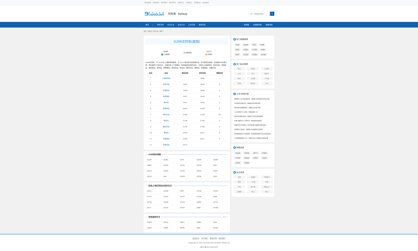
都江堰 (253, 187)
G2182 (182, 165)
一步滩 (253, 182)
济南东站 (166, 145)
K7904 (264, 153)
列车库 (150, 31)
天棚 (266, 182)
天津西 (253, 78)
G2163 (149, 176)
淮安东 (266, 74)
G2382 (166, 160)
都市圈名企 (181, 3)
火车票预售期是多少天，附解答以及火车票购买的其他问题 (251, 138)
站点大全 (181, 25)
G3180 (166, 191)
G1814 (182, 202)
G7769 (215, 228)
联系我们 (222, 238)
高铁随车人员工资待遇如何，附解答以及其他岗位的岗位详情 (252, 99)
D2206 (166, 202)
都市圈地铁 (148, 3)
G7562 (238, 163)
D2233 (238, 153)
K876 (237, 54)
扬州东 (253, 83)
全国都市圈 (257, 25)
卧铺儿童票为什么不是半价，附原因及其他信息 (248, 121)
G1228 (246, 54)
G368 (198, 208)
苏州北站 (166, 84)
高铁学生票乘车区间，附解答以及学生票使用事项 (248, 116)
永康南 (239, 192)
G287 (215, 165)
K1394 (254, 50)
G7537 (182, 208)
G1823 (166, 196)
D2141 (149, 191)
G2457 (215, 171)
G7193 (149, 202)
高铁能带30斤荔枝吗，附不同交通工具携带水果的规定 (250, 125)
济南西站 (166, 139)
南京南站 (166, 96)
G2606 (166, 228)
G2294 (199, 160)
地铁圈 (246, 25)
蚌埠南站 (166, 108)
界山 (253, 192)
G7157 (149, 196)
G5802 (199, 222)
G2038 (246, 158)
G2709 (166, 165)
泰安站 (166, 132)
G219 (182, 160)
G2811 (182, 222)
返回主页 (195, 238)
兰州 (266, 83)
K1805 (246, 50)
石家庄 (253, 69)
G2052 (149, 228)
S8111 (255, 153)
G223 (215, 176)
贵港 (239, 83)
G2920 (199, 171)
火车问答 (191, 25)
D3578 (246, 153)
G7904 (149, 222)
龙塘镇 (253, 177)
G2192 (182, 171)
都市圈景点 (156, 3)
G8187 (182, 228)
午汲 (239, 187)
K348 (262, 45)
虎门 (253, 74)
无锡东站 (166, 90)
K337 (254, 45)
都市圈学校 (172, 3)
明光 (266, 192)
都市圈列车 (197, 3)
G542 (215, 222)
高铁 (161, 31)
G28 (165, 176)
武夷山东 (267, 187)
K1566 (238, 158)
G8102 (166, 222)
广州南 (266, 78)
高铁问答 (202, 25)
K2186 (263, 54)
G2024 (182, 176)
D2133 (166, 208)
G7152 (215, 202)
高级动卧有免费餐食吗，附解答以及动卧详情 (247, 108)
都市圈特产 (164, 3)
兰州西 (266, 69)
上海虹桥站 (166, 78)
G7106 (199, 191)
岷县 (239, 182)
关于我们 (204, 238)
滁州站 (166, 102)
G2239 (149, 160)
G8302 (199, 202)
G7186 (215, 208)
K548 (263, 50)
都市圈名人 (189, 3)
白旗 (239, 177)
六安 (239, 74)
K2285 (254, 54)
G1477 (182, 196)
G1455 (215, 191)
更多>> (225, 217)
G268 (215, 196)
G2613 (149, 171)
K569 (237, 45)
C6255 (264, 158)
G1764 (199, 196)
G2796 (199, 176)
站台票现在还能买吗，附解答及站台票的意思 (247, 103)
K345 (237, 50)
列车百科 (160, 25)
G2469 (215, 160)
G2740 (199, 165)
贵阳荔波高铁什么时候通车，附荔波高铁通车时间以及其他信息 (252, 134)
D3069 (246, 163)
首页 (147, 25)
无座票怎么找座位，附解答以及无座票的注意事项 (248, 129)
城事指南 (269, 25)
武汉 (239, 69)
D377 (149, 208)
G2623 (166, 171)
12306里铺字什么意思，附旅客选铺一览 (246, 112)
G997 (182, 191)
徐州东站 (166, 114)
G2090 (246, 45)
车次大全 (170, 25)
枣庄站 (166, 120)
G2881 (149, 165)
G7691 (255, 158)
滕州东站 (166, 127)
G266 (198, 228)
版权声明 (213, 238)
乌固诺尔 (267, 177)
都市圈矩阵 (205, 3)
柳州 (239, 78)
